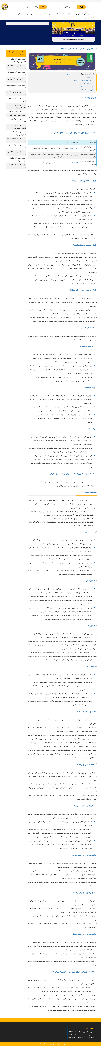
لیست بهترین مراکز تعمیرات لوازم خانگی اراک (17, 106)
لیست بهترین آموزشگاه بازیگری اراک (16, 73)
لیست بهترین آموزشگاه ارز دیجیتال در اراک (17, 159)
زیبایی (50, 14)
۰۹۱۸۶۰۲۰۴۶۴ (74, 148)
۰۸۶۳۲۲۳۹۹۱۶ (74, 155)
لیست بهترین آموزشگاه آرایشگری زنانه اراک (18, 126)
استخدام (12, 14)
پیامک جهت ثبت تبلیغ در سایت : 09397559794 (81, 1035)
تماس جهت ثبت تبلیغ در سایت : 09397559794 (81, 1032)
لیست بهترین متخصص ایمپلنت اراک (16, 140)
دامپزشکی (58, 14)
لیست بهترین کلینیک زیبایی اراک (17, 80)
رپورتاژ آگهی (20, 14)
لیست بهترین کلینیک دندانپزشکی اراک (19, 133)
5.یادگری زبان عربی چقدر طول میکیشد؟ (86, 90)
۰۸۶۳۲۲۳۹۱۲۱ (74, 163)
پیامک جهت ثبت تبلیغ (32, 7)
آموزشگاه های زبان (81, 14)
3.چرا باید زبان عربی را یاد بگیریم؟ (87, 84)
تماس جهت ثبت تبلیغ (70, 7)
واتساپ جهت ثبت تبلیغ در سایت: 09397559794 (81, 1037)
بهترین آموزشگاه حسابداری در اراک (16, 166)
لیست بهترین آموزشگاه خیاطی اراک (16, 67)
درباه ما (93, 18)
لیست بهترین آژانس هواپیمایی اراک (16, 93)
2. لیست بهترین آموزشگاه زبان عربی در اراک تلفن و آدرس (82, 81)
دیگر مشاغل (42, 14)
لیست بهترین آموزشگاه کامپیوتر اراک (16, 153)
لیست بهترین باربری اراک (17, 115)
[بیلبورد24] (4, 6)
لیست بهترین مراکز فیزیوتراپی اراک (16, 146)
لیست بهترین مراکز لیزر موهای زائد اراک (16, 120)
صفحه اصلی (91, 14)
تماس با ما (86, 18)
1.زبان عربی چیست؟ (90, 77)
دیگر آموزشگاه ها (67, 14)
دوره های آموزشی (31, 14)
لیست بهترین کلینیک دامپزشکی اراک (16, 86)
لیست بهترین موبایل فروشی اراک (17, 99)
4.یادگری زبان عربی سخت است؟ (87, 87)
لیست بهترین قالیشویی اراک (16, 111)
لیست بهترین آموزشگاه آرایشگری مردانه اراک (18, 60)
